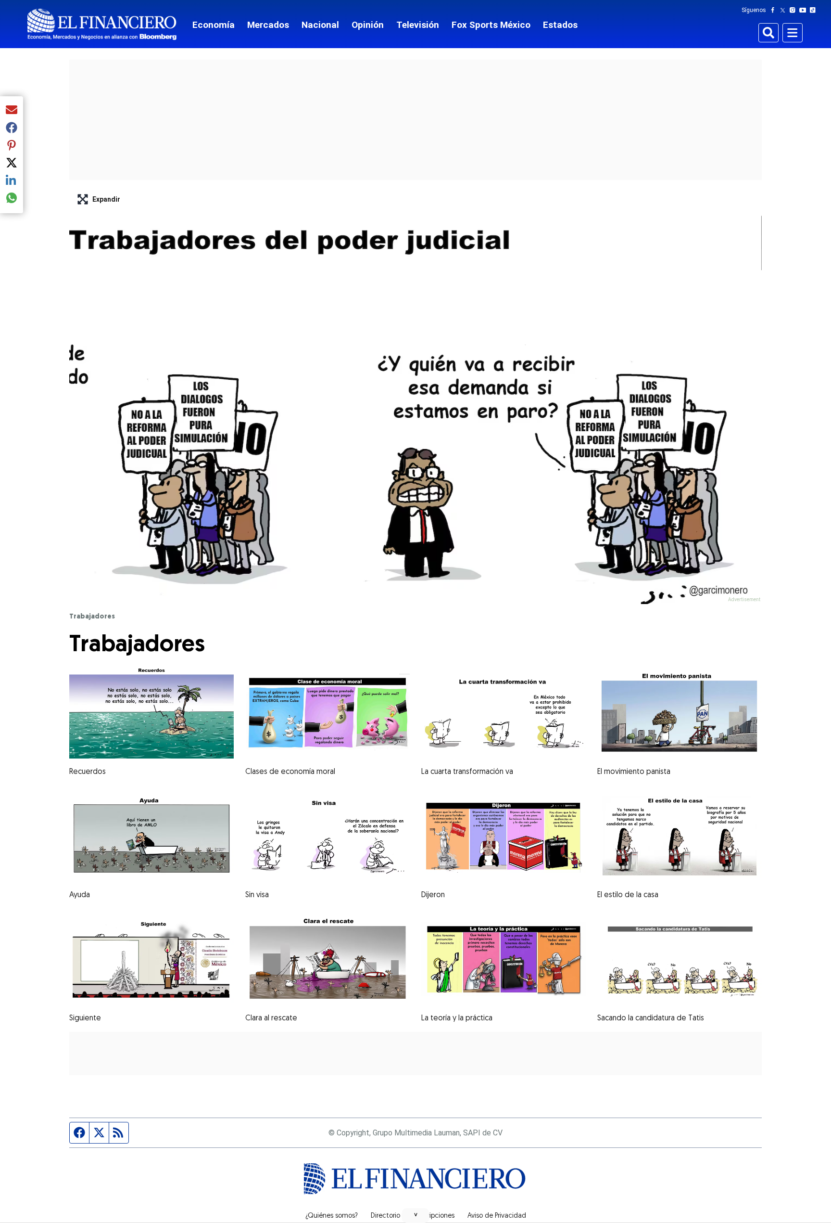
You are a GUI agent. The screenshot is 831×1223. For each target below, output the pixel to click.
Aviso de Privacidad (496, 1216)
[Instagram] (794, 10)
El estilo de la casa (627, 895)
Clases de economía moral (290, 772)
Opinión (368, 24)
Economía (213, 24)
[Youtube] (804, 10)
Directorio (385, 1216)
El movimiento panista (633, 772)
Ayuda (79, 895)
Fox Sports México (491, 24)
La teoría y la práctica (456, 1018)
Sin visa (257, 895)
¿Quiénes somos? (331, 1216)
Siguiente (85, 1018)
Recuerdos (87, 772)
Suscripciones (433, 1216)
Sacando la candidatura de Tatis (650, 1018)
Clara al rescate (271, 1018)
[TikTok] (814, 10)
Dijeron (433, 895)
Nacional (320, 24)
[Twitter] (785, 10)
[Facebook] (775, 10)
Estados (560, 24)
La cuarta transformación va (467, 772)
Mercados (268, 24)
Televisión (417, 24)
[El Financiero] (102, 24)
